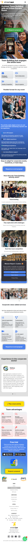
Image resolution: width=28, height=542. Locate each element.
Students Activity (14, 489)
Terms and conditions (14, 506)
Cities (14, 485)
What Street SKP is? (14, 529)
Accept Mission (14, 272)
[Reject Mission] (25, 261)
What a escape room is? (14, 532)
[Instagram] (19, 536)
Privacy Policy (13, 508)
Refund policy (14, 510)
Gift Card (14, 491)
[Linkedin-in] (12, 536)
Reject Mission (14, 275)
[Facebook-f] (8, 536)
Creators (14, 501)
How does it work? (14, 531)
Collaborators (14, 499)
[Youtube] (15, 536)
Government (14, 497)
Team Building (14, 487)
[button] (14, 107)
